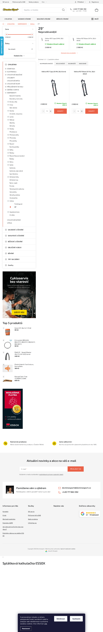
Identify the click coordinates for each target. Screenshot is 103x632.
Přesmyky (13, 138)
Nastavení (26, 628)
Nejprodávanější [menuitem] (46, 63)
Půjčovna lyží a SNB (18, 2)
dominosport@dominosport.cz (76, 488)
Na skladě (20, 49)
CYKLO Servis (32, 523)
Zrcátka (12, 215)
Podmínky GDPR (8, 523)
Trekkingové (18, 204)
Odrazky (12, 126)
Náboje (12, 120)
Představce (13, 132)
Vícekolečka (13, 198)
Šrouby (12, 186)
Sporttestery (14, 174)
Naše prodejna (34, 2)
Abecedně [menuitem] (82, 63)
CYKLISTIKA (12, 64)
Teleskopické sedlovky (17, 189)
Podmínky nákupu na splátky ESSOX (13, 534)
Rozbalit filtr (18, 55)
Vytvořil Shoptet (52, 551)
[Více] (94, 19)
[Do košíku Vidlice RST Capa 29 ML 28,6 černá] (60, 111)
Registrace (95, 2)
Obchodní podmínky (9, 519)
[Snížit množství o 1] (43, 111)
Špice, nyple (13, 183)
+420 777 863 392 (79, 9)
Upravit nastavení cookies (67, 548)
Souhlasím (76, 619)
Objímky (12, 123)
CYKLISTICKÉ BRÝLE (13, 81)
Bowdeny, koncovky (16, 99)
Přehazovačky (14, 135)
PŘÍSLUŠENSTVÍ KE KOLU (15, 87)
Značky (10, 265)
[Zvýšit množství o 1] (50, 111)
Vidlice (12, 201)
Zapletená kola (14, 212)
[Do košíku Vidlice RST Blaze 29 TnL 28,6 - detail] (91, 111)
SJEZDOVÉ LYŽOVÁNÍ (15, 230)
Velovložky (13, 192)
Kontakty (5, 511)
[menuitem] (9, 19)
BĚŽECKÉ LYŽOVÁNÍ (15, 241)
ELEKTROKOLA (11, 72)
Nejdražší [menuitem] (72, 63)
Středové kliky (14, 177)
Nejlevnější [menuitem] (60, 63)
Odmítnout (61, 619)
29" (15, 207)
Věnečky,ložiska (15, 195)
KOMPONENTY (11, 93)
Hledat (63, 10)
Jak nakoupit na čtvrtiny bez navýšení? (13, 528)
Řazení (12, 144)
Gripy (11, 105)
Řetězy (12, 153)
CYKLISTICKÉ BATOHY (14, 220)
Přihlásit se (75, 469)
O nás (4, 515)
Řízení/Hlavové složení (17, 156)
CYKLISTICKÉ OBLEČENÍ (14, 75)
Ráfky (11, 150)
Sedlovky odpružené (16, 171)
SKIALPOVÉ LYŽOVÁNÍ (16, 236)
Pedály (12, 129)
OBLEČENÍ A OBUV (14, 247)
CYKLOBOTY (11, 78)
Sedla (11, 165)
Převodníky (13, 141)
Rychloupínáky (14, 147)
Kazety (12, 111)
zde (45, 624)
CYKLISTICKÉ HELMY (13, 84)
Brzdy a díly (13, 102)
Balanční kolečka (15, 96)
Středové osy (14, 180)
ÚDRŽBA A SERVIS (13, 90)
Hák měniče (13, 108)
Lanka (11, 117)
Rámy (11, 162)
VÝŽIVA (9, 223)
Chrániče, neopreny (16, 114)
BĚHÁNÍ (11, 253)
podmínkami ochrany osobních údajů (51, 474)
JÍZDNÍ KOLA (11, 69)
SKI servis (6, 2)
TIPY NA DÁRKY (14, 259)
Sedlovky (12, 168)
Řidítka (12, 159)
